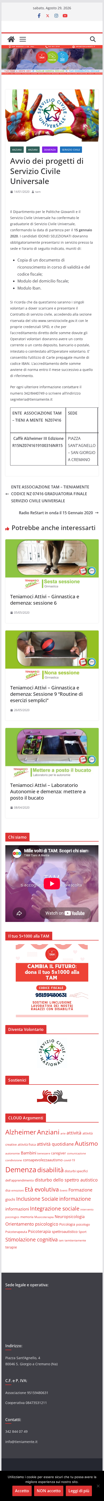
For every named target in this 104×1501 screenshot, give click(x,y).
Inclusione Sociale (37, 1198)
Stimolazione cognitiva (31, 1239)
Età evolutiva (42, 1189)
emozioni (17, 1190)
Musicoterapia (44, 1217)
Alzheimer (20, 1131)
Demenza (50, 149)
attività (74, 1133)
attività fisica (27, 1144)
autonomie (12, 1153)
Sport (83, 1232)
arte (63, 1133)
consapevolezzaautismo (43, 1159)
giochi (10, 1199)
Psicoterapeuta (16, 1232)
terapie (11, 1247)
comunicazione (76, 1153)
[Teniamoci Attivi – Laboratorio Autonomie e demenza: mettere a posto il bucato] (51, 731)
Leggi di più (78, 1490)
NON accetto (49, 1490)
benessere (43, 1153)
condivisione (13, 1160)
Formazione (80, 1190)
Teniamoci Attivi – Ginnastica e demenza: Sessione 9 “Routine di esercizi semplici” (46, 694)
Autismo (86, 1143)
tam (38, 192)
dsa (7, 1190)
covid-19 (69, 1160)
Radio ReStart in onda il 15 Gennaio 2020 (56, 512)
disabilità (50, 1170)
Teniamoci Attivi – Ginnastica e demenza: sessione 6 (44, 599)
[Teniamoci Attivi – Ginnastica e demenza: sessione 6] (51, 542)
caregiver (58, 1153)
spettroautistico (65, 1231)
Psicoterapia (39, 1231)
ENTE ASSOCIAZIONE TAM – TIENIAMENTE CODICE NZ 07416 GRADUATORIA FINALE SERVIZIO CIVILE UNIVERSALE (50, 494)
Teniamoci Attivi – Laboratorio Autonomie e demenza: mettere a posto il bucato (48, 791)
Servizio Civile (71, 149)
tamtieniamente (75, 1240)
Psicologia (67, 1224)
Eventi (63, 1190)
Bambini (28, 1153)
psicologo (83, 1224)
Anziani (17, 149)
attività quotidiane (55, 1144)
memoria (26, 1217)
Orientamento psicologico (31, 1224)
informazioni (17, 1209)
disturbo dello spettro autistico (66, 1180)
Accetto (22, 1490)
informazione (75, 1198)
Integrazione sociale (54, 1208)
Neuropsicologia (70, 1216)
